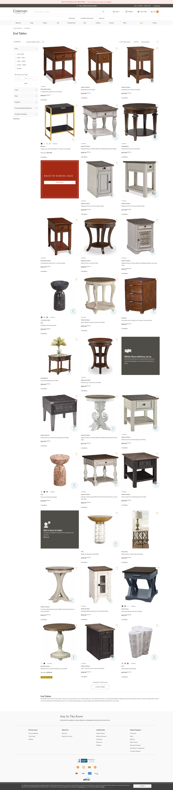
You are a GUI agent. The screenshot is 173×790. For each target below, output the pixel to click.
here (103, 786)
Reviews (135, 751)
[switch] (42, 42)
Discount (101, 736)
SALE (141, 23)
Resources (101, 18)
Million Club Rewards (87, 18)
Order (32, 736)
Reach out (46, 537)
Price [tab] (16, 48)
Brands (155, 23)
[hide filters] (17, 42)
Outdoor (98, 23)
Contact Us (157, 5)
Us (64, 733)
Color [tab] (16, 90)
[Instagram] (83, 768)
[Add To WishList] (76, 48)
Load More (100, 687)
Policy (134, 742)
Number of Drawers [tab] (21, 114)
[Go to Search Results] (103, 11)
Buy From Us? (67, 736)
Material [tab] (17, 102)
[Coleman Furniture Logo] (20, 13)
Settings (33, 733)
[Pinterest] (95, 768)
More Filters (16, 118)
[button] (116, 12)
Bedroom (18, 23)
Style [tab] (16, 96)
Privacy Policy (81, 786)
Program (100, 733)
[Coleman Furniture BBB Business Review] (86, 762)
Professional (72, 18)
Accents (111, 23)
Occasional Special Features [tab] (23, 108)
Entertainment (71, 23)
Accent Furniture (17, 28)
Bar (58, 23)
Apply (25, 83)
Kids (85, 23)
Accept (142, 786)
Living (31, 23)
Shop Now (59, 182)
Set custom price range (21, 74)
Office (124, 23)
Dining (45, 23)
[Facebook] (77, 768)
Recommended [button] (145, 42)
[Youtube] (89, 768)
